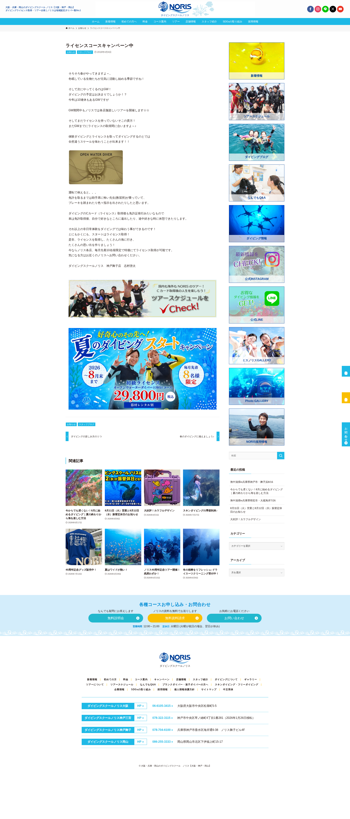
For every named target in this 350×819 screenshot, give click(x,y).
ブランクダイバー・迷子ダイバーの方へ (185, 684)
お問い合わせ (346, 432)
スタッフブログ (85, 52)
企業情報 (119, 689)
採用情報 (163, 689)
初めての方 (110, 679)
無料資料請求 (346, 396)
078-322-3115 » (162, 717)
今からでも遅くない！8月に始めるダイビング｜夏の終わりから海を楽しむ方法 (256, 491)
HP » (140, 705)
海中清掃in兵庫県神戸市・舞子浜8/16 (251, 481)
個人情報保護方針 (184, 689)
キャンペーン (162, 679)
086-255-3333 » (162, 741)
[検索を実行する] (280, 455)
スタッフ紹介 (200, 679)
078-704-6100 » (162, 729)
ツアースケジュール (121, 684)
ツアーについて (95, 684)
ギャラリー (250, 679)
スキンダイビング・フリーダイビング (236, 684)
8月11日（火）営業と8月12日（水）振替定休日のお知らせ (256, 510)
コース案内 (141, 679)
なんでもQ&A (148, 684)
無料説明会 (346, 369)
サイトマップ (209, 689)
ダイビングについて (226, 679)
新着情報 (92, 679)
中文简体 (228, 689)
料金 (125, 679)
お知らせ (71, 52)
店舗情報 (181, 679)
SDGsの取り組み (141, 689)
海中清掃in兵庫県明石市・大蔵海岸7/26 (253, 500)
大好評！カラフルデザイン (245, 519)
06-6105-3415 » (162, 705)
